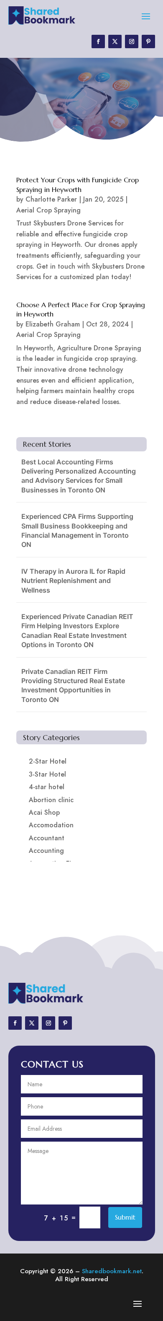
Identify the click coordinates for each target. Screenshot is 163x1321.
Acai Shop (44, 812)
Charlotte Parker (51, 199)
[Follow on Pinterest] (148, 41)
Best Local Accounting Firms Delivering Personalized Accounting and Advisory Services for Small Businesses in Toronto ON (78, 476)
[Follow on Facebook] (98, 41)
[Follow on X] (115, 41)
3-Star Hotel (47, 774)
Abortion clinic (51, 800)
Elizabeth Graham (52, 324)
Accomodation (51, 825)
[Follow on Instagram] (131, 41)
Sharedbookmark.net (112, 1271)
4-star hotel (46, 787)
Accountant (46, 838)
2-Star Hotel (47, 761)
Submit (125, 1217)
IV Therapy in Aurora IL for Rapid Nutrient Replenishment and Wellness (73, 580)
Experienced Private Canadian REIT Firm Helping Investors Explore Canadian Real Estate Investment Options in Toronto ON (77, 630)
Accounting (46, 850)
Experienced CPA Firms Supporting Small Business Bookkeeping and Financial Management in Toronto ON (77, 530)
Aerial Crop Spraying (48, 210)
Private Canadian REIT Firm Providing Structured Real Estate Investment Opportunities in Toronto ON (73, 685)
